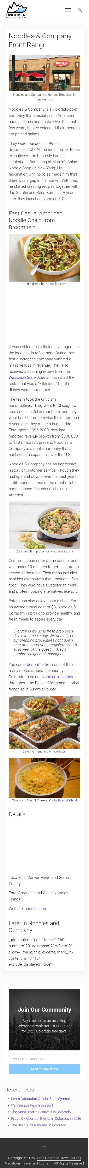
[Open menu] (44, 1145)
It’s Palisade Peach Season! (32, 1105)
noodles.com (36, 908)
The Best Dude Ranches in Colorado (38, 1125)
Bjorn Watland (67, 800)
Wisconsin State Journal (29, 377)
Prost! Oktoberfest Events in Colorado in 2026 (46, 1119)
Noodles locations (57, 677)
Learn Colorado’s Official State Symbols (41, 1099)
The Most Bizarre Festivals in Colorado (41, 1112)
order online (33, 664)
